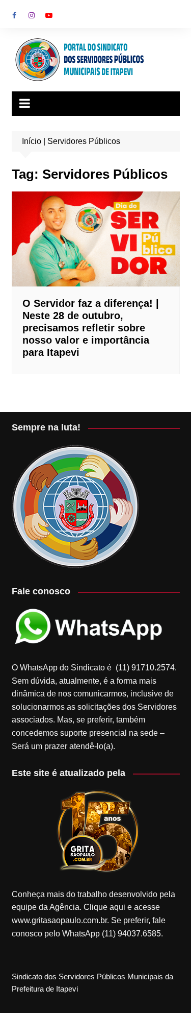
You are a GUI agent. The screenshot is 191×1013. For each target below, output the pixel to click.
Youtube (49, 15)
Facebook (14, 15)
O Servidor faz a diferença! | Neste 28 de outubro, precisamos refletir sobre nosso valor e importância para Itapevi (90, 328)
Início (31, 141)
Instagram (31, 15)
